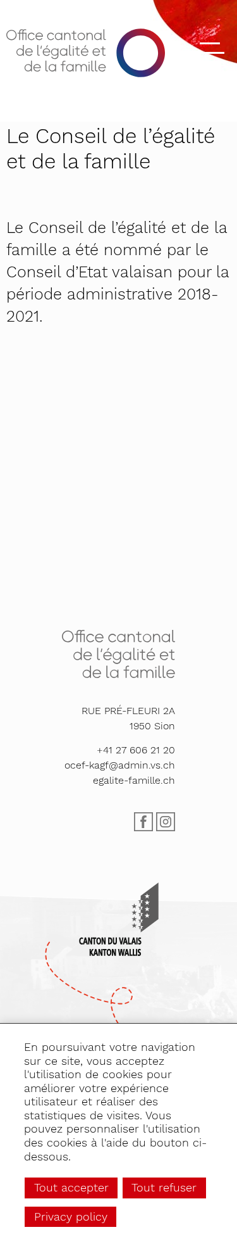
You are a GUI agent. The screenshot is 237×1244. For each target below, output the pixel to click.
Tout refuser (164, 1187)
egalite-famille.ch (134, 780)
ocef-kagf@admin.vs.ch (119, 765)
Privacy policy (70, 1216)
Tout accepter (71, 1187)
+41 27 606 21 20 (136, 750)
